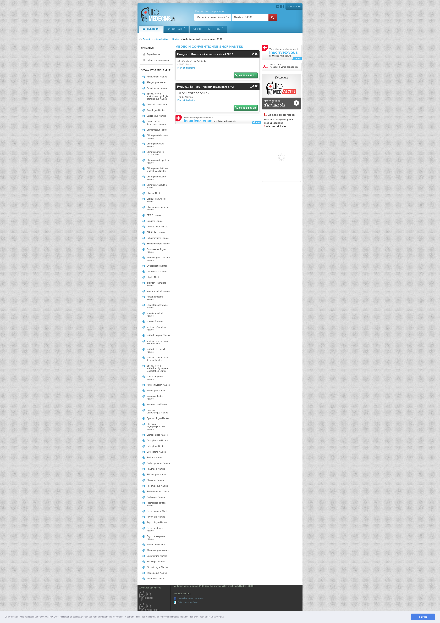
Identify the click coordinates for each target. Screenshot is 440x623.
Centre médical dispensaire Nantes (156, 122)
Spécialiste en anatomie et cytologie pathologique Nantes (157, 96)
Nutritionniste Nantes (157, 404)
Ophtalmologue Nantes (158, 418)
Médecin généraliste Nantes (157, 328)
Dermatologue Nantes (157, 226)
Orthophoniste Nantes (157, 440)
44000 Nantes (185, 64)
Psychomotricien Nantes (155, 529)
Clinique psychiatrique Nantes (157, 208)
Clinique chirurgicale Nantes (157, 200)
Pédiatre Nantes (155, 457)
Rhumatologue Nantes (158, 550)
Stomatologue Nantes (157, 567)
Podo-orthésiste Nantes (158, 491)
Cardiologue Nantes (156, 116)
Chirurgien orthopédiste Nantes (158, 161)
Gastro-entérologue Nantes (156, 250)
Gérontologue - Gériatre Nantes (158, 258)
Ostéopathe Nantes (156, 452)
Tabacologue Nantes (157, 573)
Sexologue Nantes (156, 561)
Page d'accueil (154, 54)
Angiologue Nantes (156, 110)
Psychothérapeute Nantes (156, 537)
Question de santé (210, 29)
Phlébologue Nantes (157, 474)
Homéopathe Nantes (157, 271)
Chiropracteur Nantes (157, 129)
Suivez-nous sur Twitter (188, 602)
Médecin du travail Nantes (156, 350)
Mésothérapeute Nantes (155, 377)
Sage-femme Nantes (157, 556)
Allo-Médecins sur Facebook (191, 598)
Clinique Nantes (154, 193)
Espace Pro (293, 6)
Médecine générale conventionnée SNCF (202, 39)
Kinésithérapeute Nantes (155, 298)
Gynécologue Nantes (157, 266)
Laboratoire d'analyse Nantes (157, 306)
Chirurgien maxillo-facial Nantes (156, 153)
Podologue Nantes (156, 497)
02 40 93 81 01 (247, 75)
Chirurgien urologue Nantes (156, 178)
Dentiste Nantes (155, 221)
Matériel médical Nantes (155, 314)
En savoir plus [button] (217, 617)
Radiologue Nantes (156, 544)
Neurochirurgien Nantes (158, 385)
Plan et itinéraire (186, 67)
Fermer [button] (423, 616)
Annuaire (153, 29)
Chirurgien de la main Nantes (157, 136)
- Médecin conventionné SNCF (205, 54)
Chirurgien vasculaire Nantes (157, 186)
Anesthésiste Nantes (157, 104)
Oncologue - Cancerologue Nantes (157, 411)
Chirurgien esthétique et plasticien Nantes (157, 169)
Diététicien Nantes (156, 232)
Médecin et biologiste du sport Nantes (157, 358)
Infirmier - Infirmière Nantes (156, 284)
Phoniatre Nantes (155, 480)
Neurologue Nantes (156, 390)
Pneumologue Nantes (157, 486)
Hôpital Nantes (154, 277)
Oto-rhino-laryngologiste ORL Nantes (156, 426)
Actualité (178, 29)
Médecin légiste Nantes (158, 335)
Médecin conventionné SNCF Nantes (158, 342)
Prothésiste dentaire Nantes (157, 504)
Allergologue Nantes (157, 82)
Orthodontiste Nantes (157, 435)
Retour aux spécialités (158, 60)
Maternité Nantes (155, 321)
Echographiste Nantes (158, 238)
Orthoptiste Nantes (156, 446)
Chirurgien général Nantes (155, 145)
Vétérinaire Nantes (156, 578)
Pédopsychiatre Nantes (158, 463)
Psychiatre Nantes (156, 516)
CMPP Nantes (154, 215)
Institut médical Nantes (158, 291)
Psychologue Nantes (157, 522)
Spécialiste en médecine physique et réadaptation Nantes (157, 368)
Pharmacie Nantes (156, 469)
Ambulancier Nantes (157, 88)
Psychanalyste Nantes (158, 511)
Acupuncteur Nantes (157, 76)
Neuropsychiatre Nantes (155, 397)
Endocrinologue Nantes (158, 243)
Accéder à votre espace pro (284, 66)
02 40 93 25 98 (247, 107)
